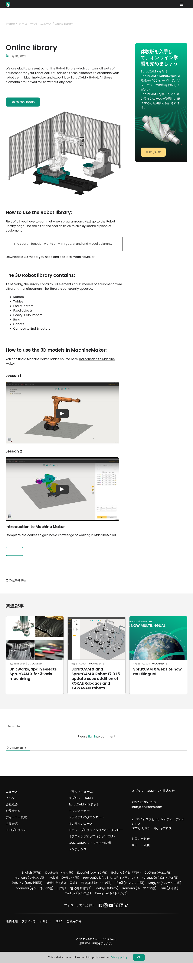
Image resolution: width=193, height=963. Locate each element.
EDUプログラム (16, 830)
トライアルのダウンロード (87, 817)
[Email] (119, 580)
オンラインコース (81, 823)
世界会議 (12, 823)
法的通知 (12, 921)
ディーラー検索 (16, 817)
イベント (12, 798)
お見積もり (13, 811)
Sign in (92, 736)
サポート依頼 (141, 845)
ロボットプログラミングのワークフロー (96, 830)
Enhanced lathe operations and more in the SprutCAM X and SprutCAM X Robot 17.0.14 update (34, 679)
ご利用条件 (73, 921)
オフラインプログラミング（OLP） (92, 836)
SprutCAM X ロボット (84, 804)
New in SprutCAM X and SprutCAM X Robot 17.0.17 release (157, 674)
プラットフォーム (81, 791)
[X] (105, 580)
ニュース (12, 791)
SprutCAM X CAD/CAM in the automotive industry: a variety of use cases (95, 674)
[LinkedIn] (112, 580)
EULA (59, 921)
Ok (139, 957)
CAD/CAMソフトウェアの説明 (90, 843)
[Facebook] (98, 580)
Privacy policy (119, 957)
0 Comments (36, 663)
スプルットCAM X (81, 798)
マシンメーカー (79, 811)
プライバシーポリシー (36, 921)
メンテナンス (78, 849)
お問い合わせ (141, 839)
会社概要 (12, 804)
